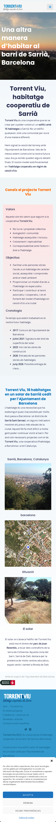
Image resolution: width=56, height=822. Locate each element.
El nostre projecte (12, 710)
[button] (51, 760)
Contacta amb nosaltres (16, 723)
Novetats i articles (13, 719)
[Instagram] (30, 729)
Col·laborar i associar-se (16, 714)
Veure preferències (28, 810)
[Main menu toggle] (50, 7)
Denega (28, 802)
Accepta (28, 794)
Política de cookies (26, 817)
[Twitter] (26, 729)
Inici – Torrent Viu (13, 706)
